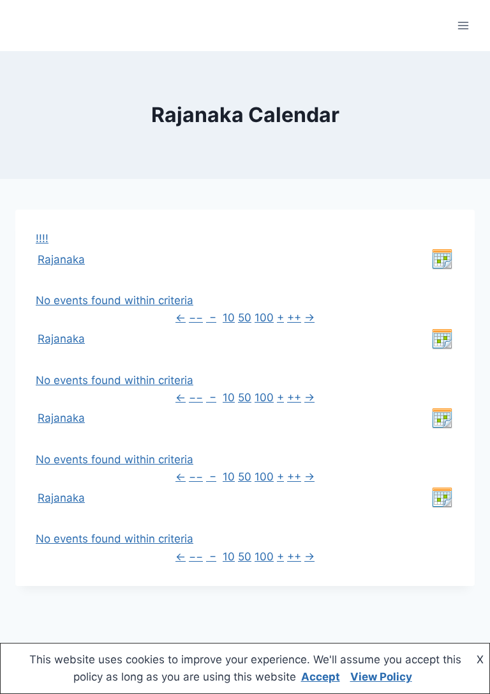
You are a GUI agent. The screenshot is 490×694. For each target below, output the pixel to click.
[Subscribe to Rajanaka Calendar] (442, 259)
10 (229, 317)
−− (196, 317)
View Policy (381, 676)
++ (294, 317)
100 (264, 317)
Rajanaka (61, 259)
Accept (320, 676)
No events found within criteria (114, 300)
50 (244, 317)
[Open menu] (463, 25)
